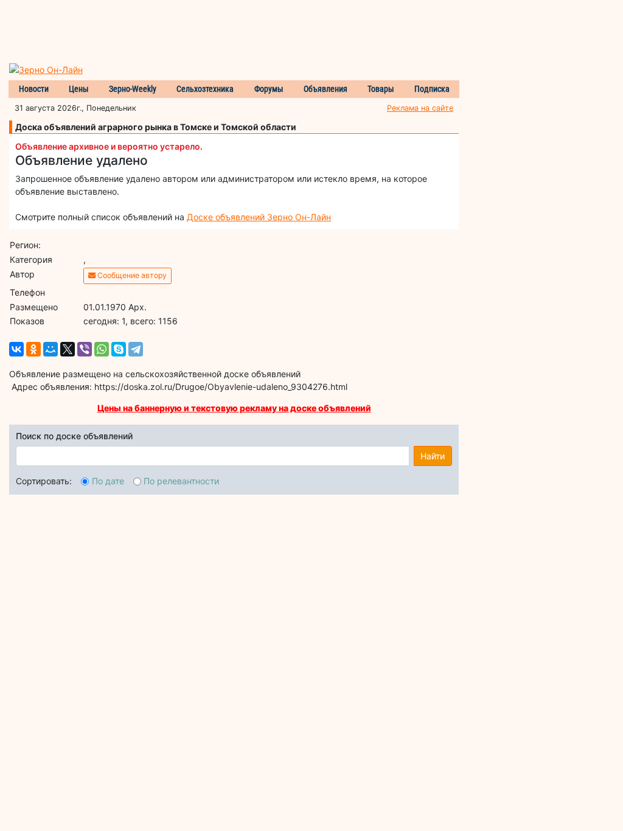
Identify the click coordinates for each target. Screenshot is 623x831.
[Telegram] (135, 349)
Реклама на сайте (420, 108)
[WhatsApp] (101, 349)
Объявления (325, 89)
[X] (67, 349)
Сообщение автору (131, 275)
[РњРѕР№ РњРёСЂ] (50, 349)
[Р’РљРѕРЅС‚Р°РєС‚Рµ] (16, 349)
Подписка (432, 89)
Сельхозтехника (205, 89)
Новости (34, 89)
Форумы (269, 89)
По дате (108, 481)
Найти (432, 456)
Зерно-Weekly (132, 89)
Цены (79, 89)
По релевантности (181, 481)
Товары (380, 89)
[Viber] (84, 349)
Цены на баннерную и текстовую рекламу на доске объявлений (234, 408)
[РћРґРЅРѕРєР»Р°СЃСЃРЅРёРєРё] (33, 349)
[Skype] (118, 349)
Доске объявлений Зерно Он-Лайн (259, 217)
